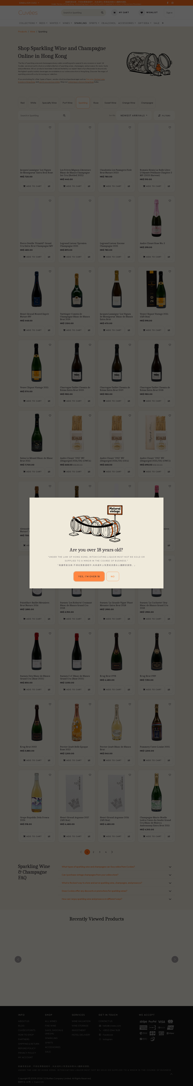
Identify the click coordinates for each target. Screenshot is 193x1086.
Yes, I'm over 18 (89, 576)
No (113, 576)
